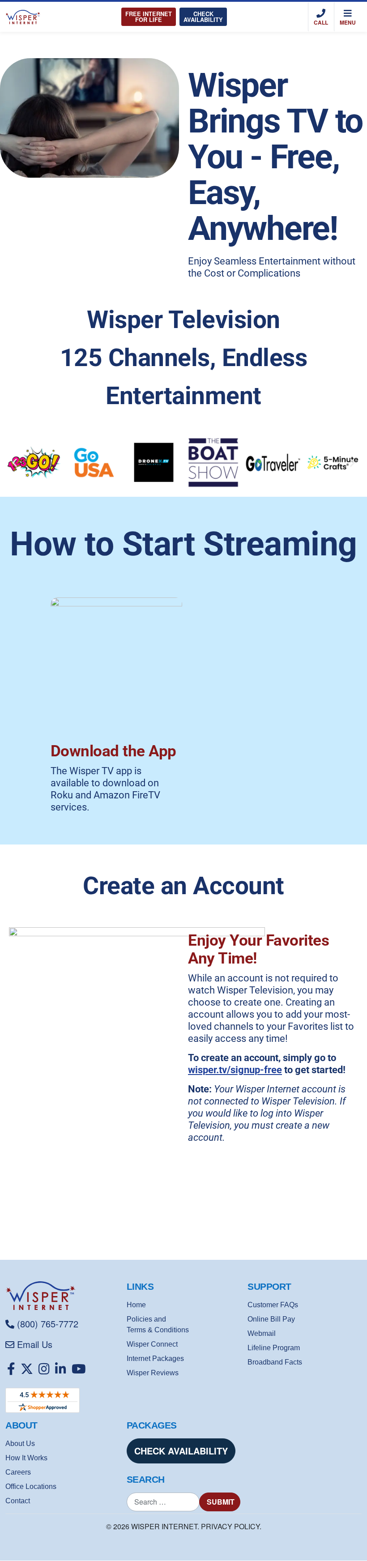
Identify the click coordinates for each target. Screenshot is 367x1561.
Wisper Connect (152, 1344)
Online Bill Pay (271, 1319)
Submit (221, 1502)
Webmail (262, 1333)
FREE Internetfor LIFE (148, 17)
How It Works (26, 1458)
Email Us (34, 1344)
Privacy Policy (230, 1526)
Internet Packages (155, 1358)
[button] (14, 462)
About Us (20, 1443)
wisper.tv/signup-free (235, 1069)
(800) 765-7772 (47, 1323)
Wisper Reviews (153, 1373)
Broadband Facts (275, 1362)
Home (136, 1305)
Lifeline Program (274, 1348)
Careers (18, 1472)
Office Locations (30, 1486)
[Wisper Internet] (62, 1295)
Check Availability (203, 17)
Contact (17, 1501)
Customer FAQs (273, 1305)
